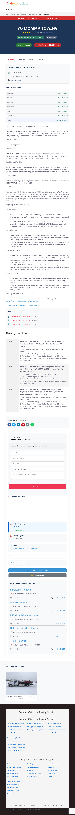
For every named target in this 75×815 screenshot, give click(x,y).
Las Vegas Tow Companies (35, 727)
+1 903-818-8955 (58, 623)
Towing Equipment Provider (56, 764)
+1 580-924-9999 (50, 18)
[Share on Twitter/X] (14, 424)
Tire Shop (30, 764)
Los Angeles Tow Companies (15, 723)
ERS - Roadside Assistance (24, 615)
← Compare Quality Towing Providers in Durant (22, 305)
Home (7, 14)
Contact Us (23, 805)
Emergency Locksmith (13, 784)
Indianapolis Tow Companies (16, 744)
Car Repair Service (33, 767)
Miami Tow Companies (14, 733)
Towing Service (11, 764)
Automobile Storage (13, 787)
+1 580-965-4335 (58, 649)
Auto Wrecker (11, 770)
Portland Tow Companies (55, 723)
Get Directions (24, 45)
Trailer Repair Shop (13, 791)
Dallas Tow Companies (14, 730)
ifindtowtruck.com (18, 3)
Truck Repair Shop (12, 776)
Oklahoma (24, 14)
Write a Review (47, 33)
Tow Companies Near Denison (21, 317)
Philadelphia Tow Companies (16, 747)
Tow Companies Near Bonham (21, 324)
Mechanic (30, 770)
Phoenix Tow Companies (34, 723)
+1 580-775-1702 (58, 636)
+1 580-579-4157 (58, 598)
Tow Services (15, 14)
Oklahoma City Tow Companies (16, 738)
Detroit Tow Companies (14, 750)
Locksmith (51, 767)
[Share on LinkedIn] (18, 424)
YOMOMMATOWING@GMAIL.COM (25, 548)
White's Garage (18, 602)
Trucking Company (12, 794)
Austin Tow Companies (55, 727)
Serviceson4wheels (20, 589)
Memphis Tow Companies (15, 741)
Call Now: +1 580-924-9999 (47, 45)
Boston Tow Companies (55, 733)
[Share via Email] (27, 424)
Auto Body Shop (32, 776)
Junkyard (50, 776)
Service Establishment (14, 767)
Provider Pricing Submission (39, 805)
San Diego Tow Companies (35, 730)
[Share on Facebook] (9, 424)
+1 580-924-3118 (58, 611)
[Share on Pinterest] (23, 424)
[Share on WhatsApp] (32, 424)
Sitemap (14, 805)
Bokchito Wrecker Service (24, 628)
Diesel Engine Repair (13, 781)
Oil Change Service (53, 770)
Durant (31, 14)
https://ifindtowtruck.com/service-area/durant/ (22, 301)
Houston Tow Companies (14, 727)
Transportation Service (34, 773)
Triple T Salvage (19, 640)
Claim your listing (58, 805)
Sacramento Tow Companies (56, 730)
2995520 (17, 527)
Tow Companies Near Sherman (21, 320)
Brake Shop (51, 773)
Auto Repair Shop (12, 773)
